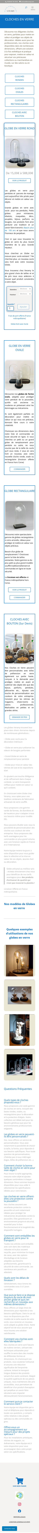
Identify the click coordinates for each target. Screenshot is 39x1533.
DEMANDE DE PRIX (19, 717)
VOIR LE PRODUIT (19, 180)
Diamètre (13, 290)
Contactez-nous (9, 1529)
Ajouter (23, 306)
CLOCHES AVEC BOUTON (19, 114)
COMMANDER (19, 469)
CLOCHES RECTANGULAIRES (19, 102)
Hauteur (13, 295)
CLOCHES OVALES (19, 90)
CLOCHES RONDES (19, 78)
